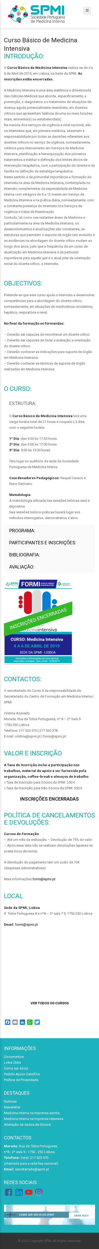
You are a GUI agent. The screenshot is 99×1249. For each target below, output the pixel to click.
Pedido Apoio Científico (22, 1074)
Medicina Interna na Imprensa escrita (32, 1113)
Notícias (10, 1101)
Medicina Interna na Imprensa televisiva (33, 1119)
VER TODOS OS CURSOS (50, 1003)
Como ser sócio (16, 1068)
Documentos (14, 1057)
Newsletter (12, 1107)
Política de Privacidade (21, 1080)
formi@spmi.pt (43, 879)
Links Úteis (12, 1062)
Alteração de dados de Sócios (27, 1125)
